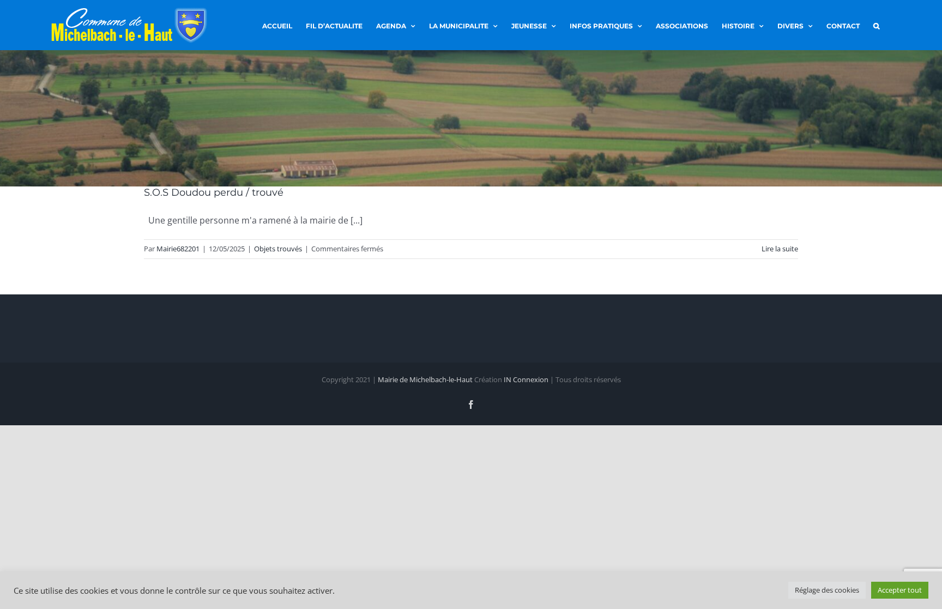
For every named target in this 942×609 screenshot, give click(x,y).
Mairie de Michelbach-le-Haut (425, 379)
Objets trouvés (278, 249)
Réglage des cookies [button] (827, 590)
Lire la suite (780, 249)
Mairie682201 (178, 249)
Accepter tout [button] (900, 590)
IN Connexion (526, 379)
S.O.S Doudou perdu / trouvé (213, 192)
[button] (876, 25)
